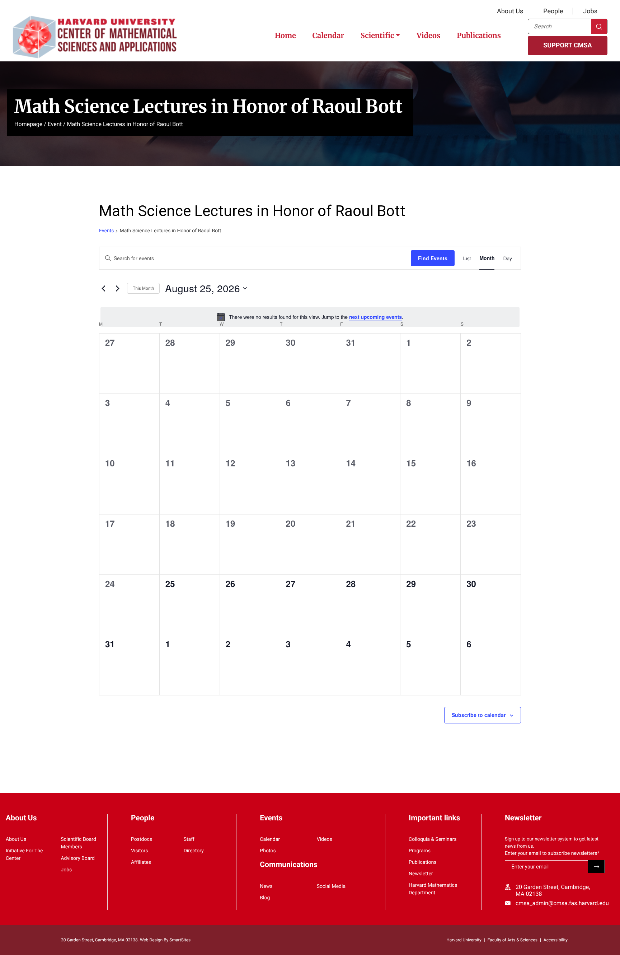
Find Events (432, 258)
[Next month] (117, 288)
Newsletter (421, 874)
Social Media (331, 886)
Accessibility (556, 939)
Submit (596, 866)
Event (55, 124)
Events (106, 231)
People (553, 11)
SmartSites (180, 939)
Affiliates (141, 862)
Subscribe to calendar (479, 714)
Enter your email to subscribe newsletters (552, 853)
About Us (510, 11)
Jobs (590, 11)
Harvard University (463, 939)
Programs (420, 851)
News (266, 886)
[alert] (310, 317)
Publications (479, 35)
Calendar (328, 35)
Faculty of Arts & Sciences (512, 939)
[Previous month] (103, 288)
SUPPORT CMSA (567, 45)
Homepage (28, 124)
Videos (428, 35)
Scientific (377, 35)
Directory (194, 851)
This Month (143, 288)
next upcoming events (375, 317)
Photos (268, 851)
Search (599, 26)
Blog (265, 898)
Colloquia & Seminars (432, 839)
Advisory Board (78, 858)
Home (285, 35)
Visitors (139, 851)
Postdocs (141, 839)
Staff (189, 839)
